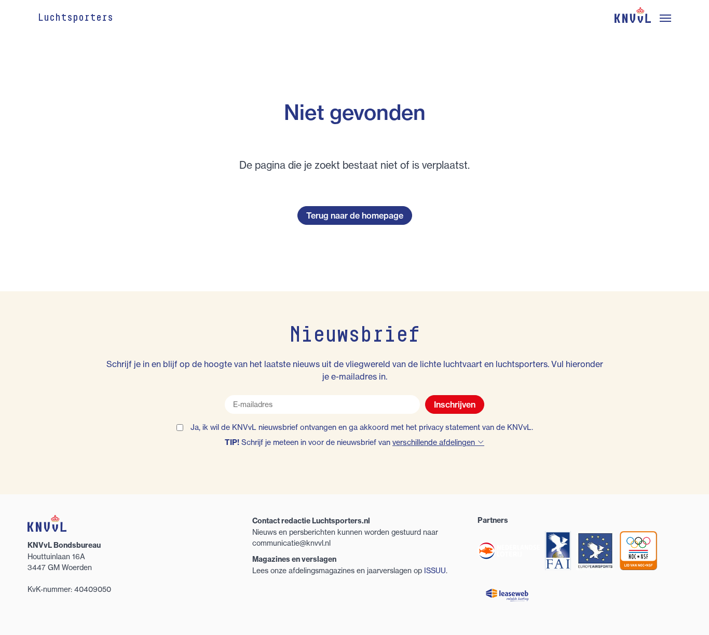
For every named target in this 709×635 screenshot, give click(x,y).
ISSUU (435, 570)
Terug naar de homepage (354, 215)
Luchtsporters (75, 18)
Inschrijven (454, 404)
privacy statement (449, 427)
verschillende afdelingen (434, 442)
